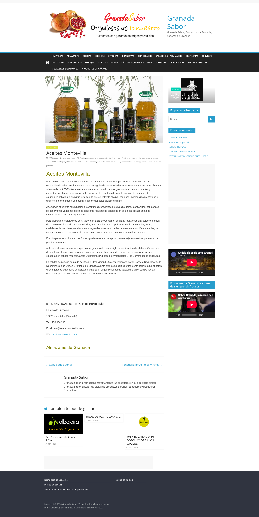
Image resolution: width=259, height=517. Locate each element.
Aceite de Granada (94, 158)
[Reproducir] (172, 272)
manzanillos (127, 161)
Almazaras (73, 55)
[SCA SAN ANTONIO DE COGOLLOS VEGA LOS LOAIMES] (144, 415)
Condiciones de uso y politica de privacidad (66, 489)
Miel (149, 62)
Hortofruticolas (108, 62)
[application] (191, 262)
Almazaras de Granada (148, 158)
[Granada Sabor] (47, 62)
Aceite (82, 158)
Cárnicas (113, 55)
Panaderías (177, 62)
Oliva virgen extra (140, 161)
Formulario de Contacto (56, 479)
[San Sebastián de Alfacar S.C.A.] (63, 415)
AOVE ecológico (58, 161)
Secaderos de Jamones (65, 68)
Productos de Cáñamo (94, 68)
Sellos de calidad (124, 479)
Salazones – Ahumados (169, 55)
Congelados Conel (59, 364)
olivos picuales (155, 161)
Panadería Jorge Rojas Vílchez (142, 364)
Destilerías (192, 55)
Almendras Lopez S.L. (179, 142)
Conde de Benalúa (177, 137)
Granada (92, 161)
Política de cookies (53, 484)
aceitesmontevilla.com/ (64, 334)
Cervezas (207, 55)
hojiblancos (115, 161)
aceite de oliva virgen (112, 158)
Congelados (145, 55)
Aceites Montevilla (129, 158)
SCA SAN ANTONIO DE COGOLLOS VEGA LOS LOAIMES (141, 440)
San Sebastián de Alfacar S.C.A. (61, 438)
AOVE (48, 161)
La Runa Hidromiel (185, 94)
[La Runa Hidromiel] (191, 78)
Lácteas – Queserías (132, 62)
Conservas (128, 55)
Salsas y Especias (197, 62)
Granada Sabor (181, 22)
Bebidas (87, 55)
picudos (49, 165)
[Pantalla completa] (211, 272)
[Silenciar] (206, 272)
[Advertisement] (191, 182)
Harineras (162, 62)
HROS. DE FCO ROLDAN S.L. (103, 416)
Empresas (57, 55)
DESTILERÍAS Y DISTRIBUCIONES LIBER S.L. (189, 156)
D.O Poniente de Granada (77, 161)
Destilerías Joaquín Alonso (181, 151)
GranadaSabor (103, 161)
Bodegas (100, 55)
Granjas (89, 62)
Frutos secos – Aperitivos (67, 62)
